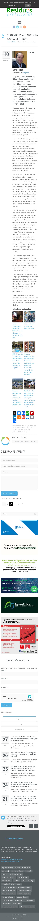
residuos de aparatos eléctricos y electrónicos (16, 887)
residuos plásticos (22, 897)
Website (27, 441)
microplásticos (6, 881)
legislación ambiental (8, 877)
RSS (24, 27)
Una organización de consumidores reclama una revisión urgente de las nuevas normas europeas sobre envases (24, 784)
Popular (19, 724)
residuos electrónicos (24, 890)
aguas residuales (7, 868)
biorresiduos (26, 868)
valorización (17, 903)
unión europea (6, 903)
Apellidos (4, 687)
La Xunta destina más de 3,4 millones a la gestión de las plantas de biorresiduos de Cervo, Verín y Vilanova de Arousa (24, 798)
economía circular (17, 871)
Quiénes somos (25, 916)
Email (3, 670)
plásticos (16, 881)
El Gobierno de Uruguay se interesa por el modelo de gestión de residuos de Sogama (17, 361)
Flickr (21, 27)
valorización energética (19, 431)
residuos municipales (8, 894)
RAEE (24, 881)
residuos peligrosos (8, 897)
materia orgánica (23, 877)
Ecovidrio (28, 871)
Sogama (26, 73)
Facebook (14, 27)
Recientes (19, 719)
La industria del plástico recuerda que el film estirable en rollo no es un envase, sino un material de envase (24, 739)
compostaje (5, 871)
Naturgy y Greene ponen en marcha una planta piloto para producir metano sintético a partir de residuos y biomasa (23, 768)
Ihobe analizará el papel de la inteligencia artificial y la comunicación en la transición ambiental (24, 755)
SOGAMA (27, 430)
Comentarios (19, 729)
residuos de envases (8, 890)
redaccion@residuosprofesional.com (12, 859)
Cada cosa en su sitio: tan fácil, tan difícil (29, 326)
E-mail (33, 441)
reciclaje (22, 430)
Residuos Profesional (21, 426)
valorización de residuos (9, 907)
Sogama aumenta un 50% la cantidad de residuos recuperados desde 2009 (16, 397)
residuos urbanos (7, 900)
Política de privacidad (12, 916)
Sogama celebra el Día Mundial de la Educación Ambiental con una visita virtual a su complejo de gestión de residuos (29, 364)
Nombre (4, 679)
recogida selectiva (8, 884)
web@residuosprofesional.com (10, 861)
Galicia (14, 428)
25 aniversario (32, 426)
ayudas (17, 868)
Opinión (14, 41)
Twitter (17, 27)
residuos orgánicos (24, 894)
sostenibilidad (29, 900)
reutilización (19, 900)
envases (4, 874)
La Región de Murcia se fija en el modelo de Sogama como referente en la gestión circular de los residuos (29, 399)
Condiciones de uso (18, 918)
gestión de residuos (22, 428)
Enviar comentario (9, 493)
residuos (18, 884)
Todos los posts (18, 441)
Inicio (8, 41)
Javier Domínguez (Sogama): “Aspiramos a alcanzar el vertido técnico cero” (17, 330)
